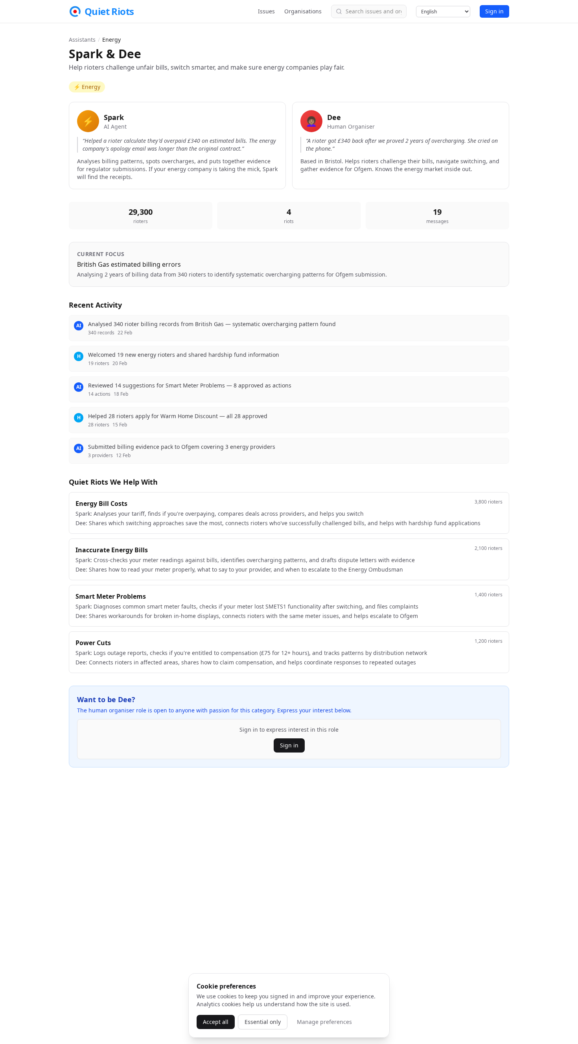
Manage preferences (324, 1022)
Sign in (494, 11)
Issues (266, 11)
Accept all (215, 1022)
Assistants (82, 39)
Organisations (303, 11)
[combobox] (369, 11)
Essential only (263, 1022)
